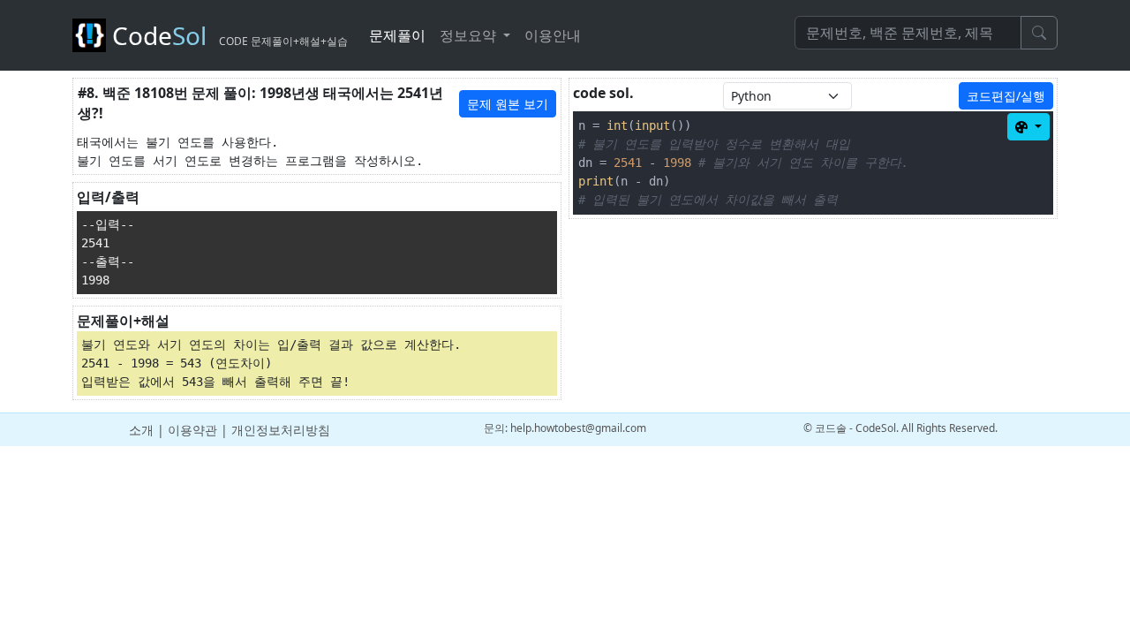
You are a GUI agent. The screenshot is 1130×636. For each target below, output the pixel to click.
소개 (141, 429)
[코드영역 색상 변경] (1028, 126)
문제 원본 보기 (507, 103)
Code (227, 35)
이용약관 (192, 429)
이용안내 (552, 35)
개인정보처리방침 (280, 429)
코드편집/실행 (1006, 95)
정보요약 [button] (470, 35)
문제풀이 (397, 35)
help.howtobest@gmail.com (578, 427)
